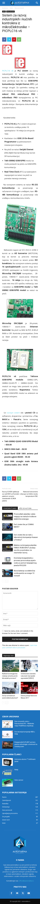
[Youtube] (29, 893)
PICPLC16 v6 (7, 70)
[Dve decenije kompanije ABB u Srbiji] (7, 734)
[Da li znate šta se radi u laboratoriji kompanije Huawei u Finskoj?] (7, 537)
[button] (3, 3)
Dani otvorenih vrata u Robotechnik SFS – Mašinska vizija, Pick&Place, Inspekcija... (24, 724)
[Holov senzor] (7, 783)
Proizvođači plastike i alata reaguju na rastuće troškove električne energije (25, 516)
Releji (16, 769)
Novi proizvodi (19, 8)
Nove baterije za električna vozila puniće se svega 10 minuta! (24, 573)
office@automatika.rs (26, 881)
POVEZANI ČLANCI (10, 508)
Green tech (6, 671)
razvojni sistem (13, 412)
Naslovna (5, 8)
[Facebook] (4, 39)
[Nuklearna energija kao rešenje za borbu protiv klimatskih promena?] (10, 666)
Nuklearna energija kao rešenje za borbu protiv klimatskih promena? (10, 676)
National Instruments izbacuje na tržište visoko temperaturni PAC (29, 494)
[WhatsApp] (19, 39)
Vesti (11, 8)
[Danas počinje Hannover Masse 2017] (29, 688)
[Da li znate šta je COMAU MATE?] (7, 527)
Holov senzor (19, 780)
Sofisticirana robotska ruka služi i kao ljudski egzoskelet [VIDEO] (28, 676)
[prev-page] (3, 581)
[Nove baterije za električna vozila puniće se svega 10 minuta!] (7, 573)
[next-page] (7, 581)
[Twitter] (9, 39)
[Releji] (7, 772)
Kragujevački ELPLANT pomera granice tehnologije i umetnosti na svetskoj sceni (26, 744)
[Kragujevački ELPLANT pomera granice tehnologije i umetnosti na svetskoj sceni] (7, 745)
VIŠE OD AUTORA (25, 508)
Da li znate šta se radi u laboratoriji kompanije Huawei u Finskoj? (26, 537)
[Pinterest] (14, 39)
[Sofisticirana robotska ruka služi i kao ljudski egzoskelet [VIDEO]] (29, 666)
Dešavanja (24, 693)
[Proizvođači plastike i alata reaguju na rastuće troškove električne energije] (7, 516)
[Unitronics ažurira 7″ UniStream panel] (7, 762)
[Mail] (17, 893)
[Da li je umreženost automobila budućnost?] (10, 688)
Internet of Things (8, 693)
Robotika (23, 671)
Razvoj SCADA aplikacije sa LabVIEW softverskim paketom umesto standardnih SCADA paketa (10, 496)
